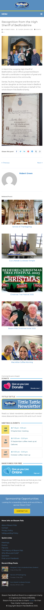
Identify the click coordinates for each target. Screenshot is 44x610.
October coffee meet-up (20, 455)
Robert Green (10, 29)
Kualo (31, 600)
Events (38, 29)
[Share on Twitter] (20, 151)
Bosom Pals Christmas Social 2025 (22, 328)
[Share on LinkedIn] (24, 151)
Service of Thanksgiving (22, 227)
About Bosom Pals (9, 525)
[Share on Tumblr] (36, 151)
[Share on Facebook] (16, 151)
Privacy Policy (7, 530)
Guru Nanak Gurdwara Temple (22, 261)
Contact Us (22, 511)
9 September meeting (19, 431)
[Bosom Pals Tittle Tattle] (22, 404)
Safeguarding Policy (10, 533)
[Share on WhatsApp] (40, 151)
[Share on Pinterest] (28, 151)
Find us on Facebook (10, 558)
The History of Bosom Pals (12, 550)
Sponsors (5, 556)
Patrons (5, 548)
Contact (5, 528)
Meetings (5, 543)
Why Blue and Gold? (10, 553)
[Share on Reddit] (32, 151)
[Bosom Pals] (22, 5)
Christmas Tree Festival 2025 (22, 294)
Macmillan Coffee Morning (22, 362)
